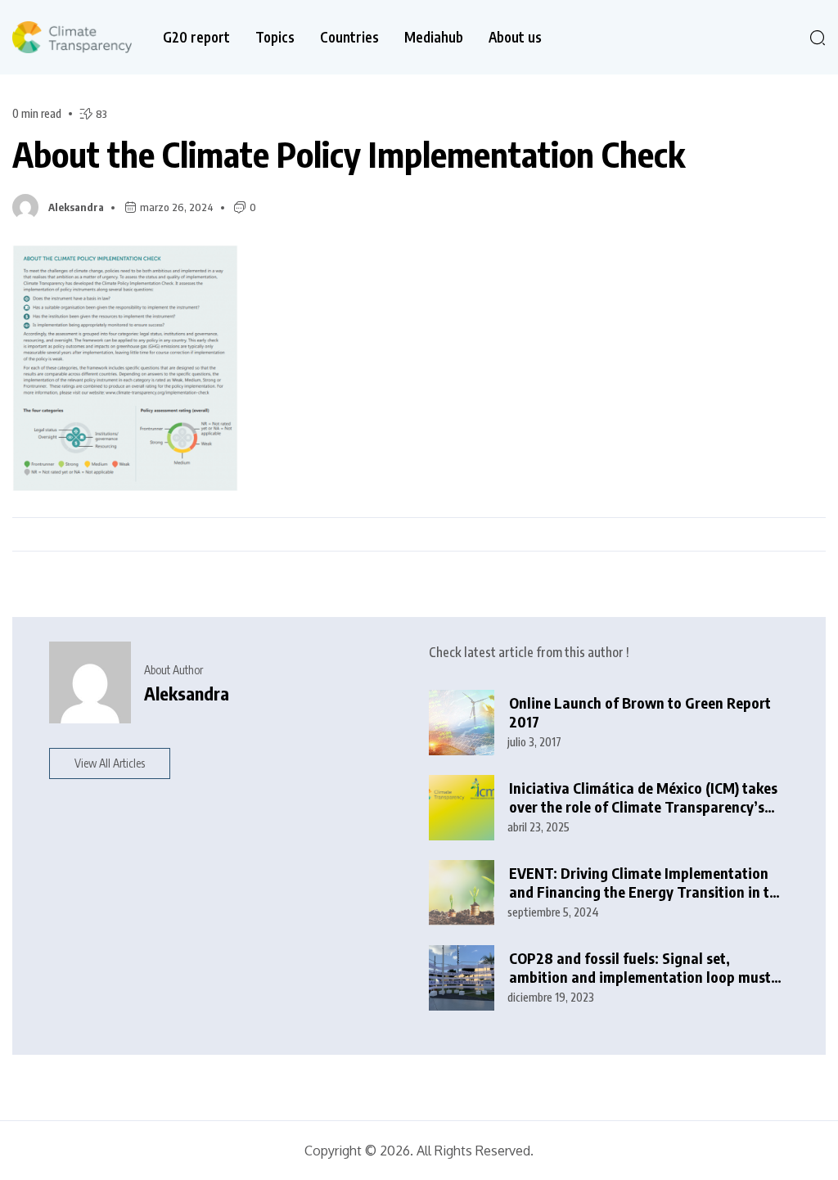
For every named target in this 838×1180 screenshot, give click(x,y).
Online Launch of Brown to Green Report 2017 (640, 712)
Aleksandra (76, 207)
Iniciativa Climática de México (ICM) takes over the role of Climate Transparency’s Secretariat (643, 797)
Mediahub (433, 37)
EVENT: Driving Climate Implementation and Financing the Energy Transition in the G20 (647, 882)
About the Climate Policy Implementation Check (348, 153)
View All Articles (109, 763)
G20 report (196, 37)
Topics (275, 37)
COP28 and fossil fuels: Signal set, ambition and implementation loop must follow (640, 967)
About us (515, 37)
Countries (349, 37)
